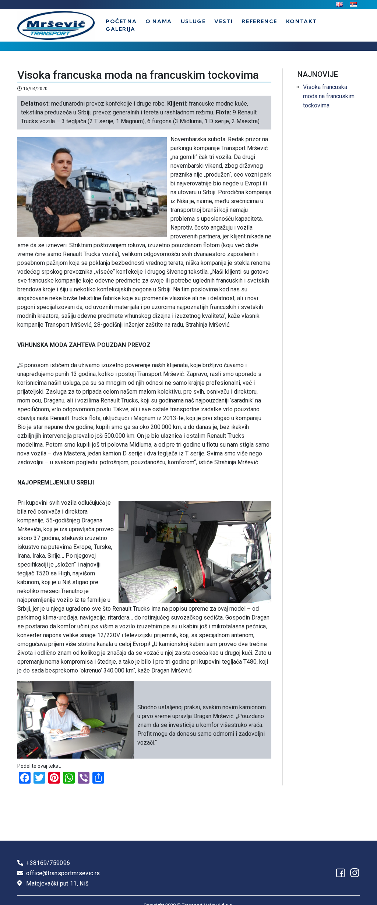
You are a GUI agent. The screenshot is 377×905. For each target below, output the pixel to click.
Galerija (120, 29)
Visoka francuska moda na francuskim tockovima (329, 96)
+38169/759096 (48, 862)
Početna (121, 21)
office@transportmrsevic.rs (63, 873)
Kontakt (301, 21)
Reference (259, 21)
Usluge (193, 21)
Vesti (223, 21)
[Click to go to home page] (56, 25)
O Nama (158, 21)
